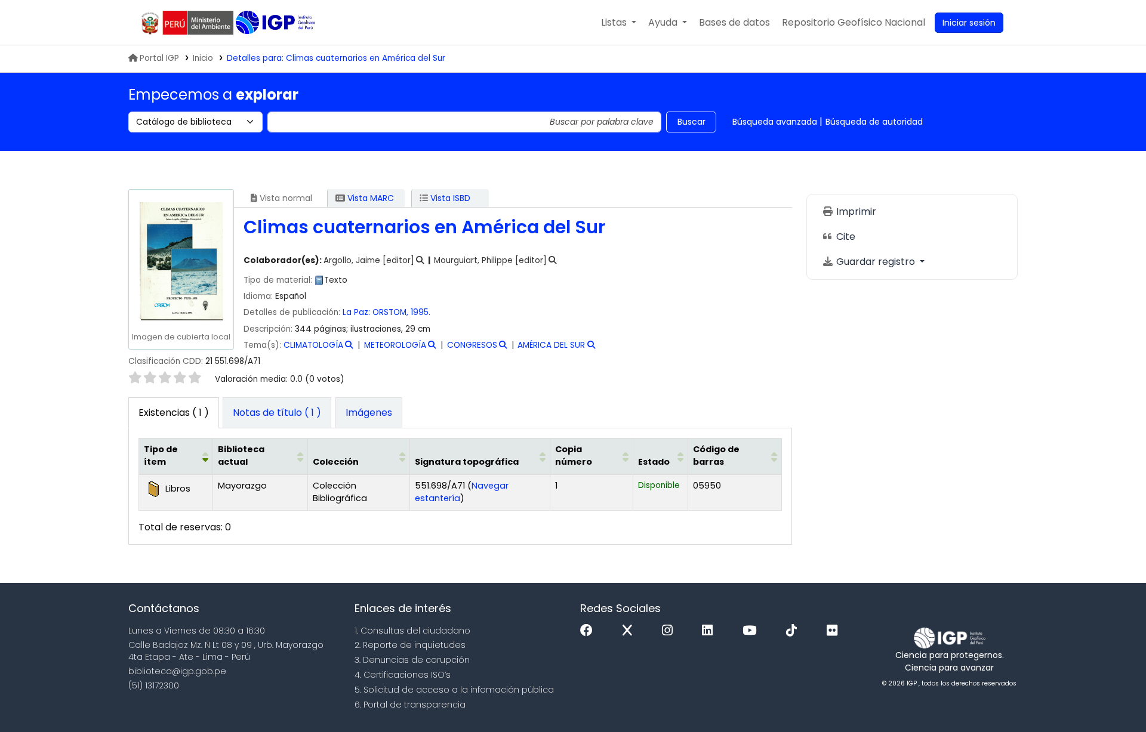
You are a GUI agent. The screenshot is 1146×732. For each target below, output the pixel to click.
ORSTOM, (390, 312)
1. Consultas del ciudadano (412, 631)
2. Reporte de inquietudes (410, 645)
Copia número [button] (573, 455)
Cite (844, 236)
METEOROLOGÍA (395, 345)
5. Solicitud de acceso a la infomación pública (454, 690)
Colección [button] (336, 462)
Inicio (203, 58)
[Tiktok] (794, 631)
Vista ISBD (449, 198)
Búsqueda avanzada (774, 122)
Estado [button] (654, 462)
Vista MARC (369, 198)
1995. (420, 312)
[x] (630, 631)
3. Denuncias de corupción (412, 660)
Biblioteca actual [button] (241, 455)
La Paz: (357, 312)
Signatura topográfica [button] (467, 462)
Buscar (691, 122)
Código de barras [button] (716, 455)
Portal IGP (159, 58)
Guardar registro (875, 261)
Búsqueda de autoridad (874, 122)
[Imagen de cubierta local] (181, 261)
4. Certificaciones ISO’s (403, 675)
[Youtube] (752, 631)
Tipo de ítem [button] (161, 455)
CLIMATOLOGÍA (313, 345)
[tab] (277, 412)
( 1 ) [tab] (173, 412)
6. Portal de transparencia (410, 705)
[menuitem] (853, 23)
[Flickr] (835, 631)
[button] (618, 23)
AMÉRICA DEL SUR (551, 345)
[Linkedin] (710, 631)
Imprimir (855, 211)
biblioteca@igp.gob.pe (177, 671)
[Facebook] (589, 631)
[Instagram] (670, 631)
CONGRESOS (472, 345)
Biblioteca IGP (277, 23)
